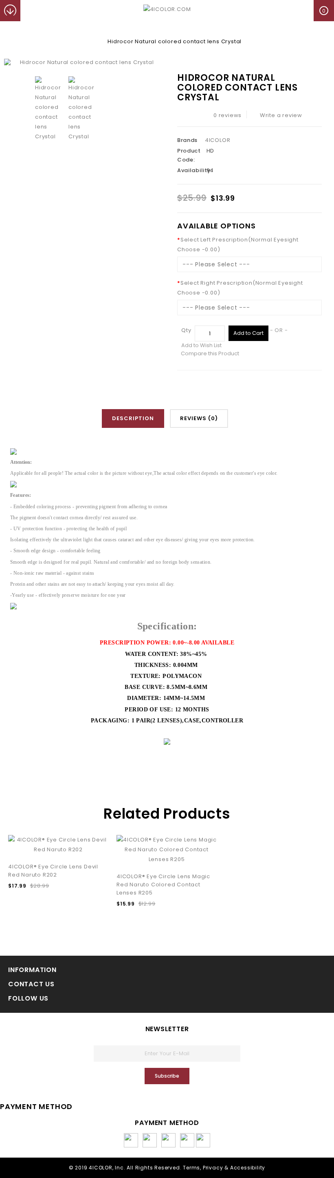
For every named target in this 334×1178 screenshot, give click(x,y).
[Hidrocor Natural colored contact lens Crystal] (83, 62)
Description (133, 418)
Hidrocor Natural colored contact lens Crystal (175, 41)
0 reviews (227, 115)
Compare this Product (210, 353)
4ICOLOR (218, 140)
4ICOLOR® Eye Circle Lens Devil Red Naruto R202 (53, 871)
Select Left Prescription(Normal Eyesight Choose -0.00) (238, 244)
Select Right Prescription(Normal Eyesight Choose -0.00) (240, 288)
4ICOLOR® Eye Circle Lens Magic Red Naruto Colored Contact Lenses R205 (163, 884)
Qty (186, 330)
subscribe (167, 1075)
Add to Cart (248, 333)
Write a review (281, 115)
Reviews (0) (199, 418)
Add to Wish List (201, 345)
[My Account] (31, 10)
